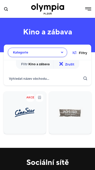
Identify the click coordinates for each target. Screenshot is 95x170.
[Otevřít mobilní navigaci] (88, 9)
